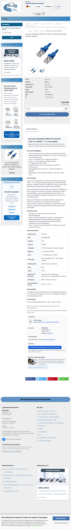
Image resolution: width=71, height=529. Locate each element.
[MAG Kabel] (12, 7)
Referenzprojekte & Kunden (47, 411)
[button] (56, 13)
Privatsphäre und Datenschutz (47, 437)
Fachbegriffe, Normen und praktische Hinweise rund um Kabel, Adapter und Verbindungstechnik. (11, 66)
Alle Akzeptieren (61, 518)
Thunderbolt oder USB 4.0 (11, 491)
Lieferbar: (28, 82)
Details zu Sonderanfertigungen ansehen (38, 367)
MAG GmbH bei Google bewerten (11, 451)
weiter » (36, 31)
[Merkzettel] (64, 13)
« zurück (30, 31)
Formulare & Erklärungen (49, 339)
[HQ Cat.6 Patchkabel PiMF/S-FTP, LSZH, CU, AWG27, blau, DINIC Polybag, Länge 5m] (47, 52)
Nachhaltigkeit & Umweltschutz (48, 414)
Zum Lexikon (7, 72)
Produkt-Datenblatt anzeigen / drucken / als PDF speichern (45, 347)
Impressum (42, 426)
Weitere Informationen (61, 523)
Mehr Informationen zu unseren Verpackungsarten (46, 322)
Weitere (5, 19)
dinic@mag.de (49, 333)
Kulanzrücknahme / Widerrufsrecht (49, 417)
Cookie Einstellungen (45, 441)
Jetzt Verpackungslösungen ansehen (12, 134)
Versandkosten (43, 432)
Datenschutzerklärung (37, 525)
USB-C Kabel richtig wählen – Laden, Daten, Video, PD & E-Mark (18, 486)
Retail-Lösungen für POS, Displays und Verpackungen (15, 470)
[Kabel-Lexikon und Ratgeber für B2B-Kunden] (53, 477)
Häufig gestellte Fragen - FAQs (47, 420)
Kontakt (41, 429)
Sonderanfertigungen (10, 481)
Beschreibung (32, 129)
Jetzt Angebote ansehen (11, 217)
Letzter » (42, 31)
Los (11, 37)
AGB (40, 435)
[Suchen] (52, 13)
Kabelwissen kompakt (12, 51)
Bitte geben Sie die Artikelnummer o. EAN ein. (11, 28)
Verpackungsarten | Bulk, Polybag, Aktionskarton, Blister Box (18, 477)
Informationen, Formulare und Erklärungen (51, 423)
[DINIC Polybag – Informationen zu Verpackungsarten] (30, 321)
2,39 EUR (12, 173)
